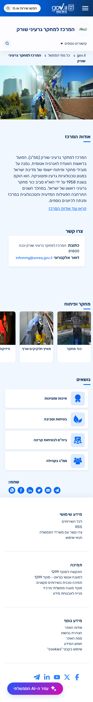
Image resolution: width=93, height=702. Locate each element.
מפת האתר (74, 638)
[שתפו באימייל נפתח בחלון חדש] (47, 490)
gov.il (81, 55)
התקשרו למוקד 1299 (66, 572)
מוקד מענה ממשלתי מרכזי (62, 588)
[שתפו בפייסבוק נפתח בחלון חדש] (20, 490)
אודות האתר (73, 627)
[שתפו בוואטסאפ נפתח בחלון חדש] (11, 490)
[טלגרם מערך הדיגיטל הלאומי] (37, 677)
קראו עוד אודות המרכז (68, 208)
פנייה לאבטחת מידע (67, 593)
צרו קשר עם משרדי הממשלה (61, 532)
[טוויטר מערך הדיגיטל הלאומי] (67, 677)
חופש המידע (73, 644)
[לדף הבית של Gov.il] (63, 8)
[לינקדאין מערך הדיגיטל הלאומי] (47, 677)
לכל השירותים (72, 521)
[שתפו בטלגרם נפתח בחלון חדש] (56, 490)
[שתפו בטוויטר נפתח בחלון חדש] (38, 490)
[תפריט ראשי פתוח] (85, 8)
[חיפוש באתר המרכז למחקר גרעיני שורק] (7, 43)
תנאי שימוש (74, 537)
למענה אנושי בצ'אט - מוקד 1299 (58, 577)
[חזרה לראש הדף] (79, 688)
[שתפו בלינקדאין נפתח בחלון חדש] (29, 490)
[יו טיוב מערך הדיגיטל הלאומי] (57, 677)
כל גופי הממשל (59, 55)
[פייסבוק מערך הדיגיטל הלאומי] (77, 677)
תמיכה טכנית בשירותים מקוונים (59, 582)
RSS (78, 527)
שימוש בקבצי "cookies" (64, 649)
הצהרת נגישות (71, 633)
